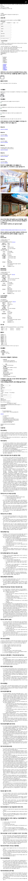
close (19, 20)
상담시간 (2, 398)
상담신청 (2, 129)
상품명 (2, 384)
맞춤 (14, 22)
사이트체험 (6, 129)
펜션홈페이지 (9, 22)
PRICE (4, 68)
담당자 (2, 26)
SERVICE (5, 64)
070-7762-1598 (6, 410)
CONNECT (5, 69)
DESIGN (4, 65)
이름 (1, 388)
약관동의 (18, 404)
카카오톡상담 (12, 392)
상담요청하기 (3, 53)
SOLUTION (5, 67)
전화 (2, 392)
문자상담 (6, 392)
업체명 (2, 23)
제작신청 (13, 274)
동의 (3, 42)
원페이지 (3, 22)
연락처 (2, 28)
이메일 (2, 31)
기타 (17, 22)
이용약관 (2, 413)
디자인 (2, 386)
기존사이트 (2, 33)
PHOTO (4, 66)
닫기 (2, 425)
